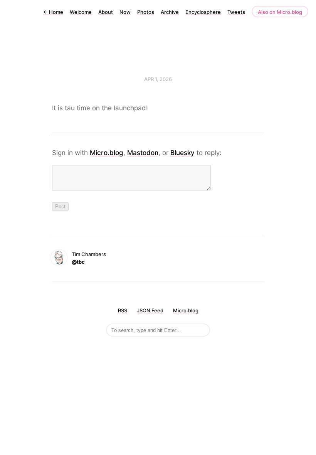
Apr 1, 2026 (158, 79)
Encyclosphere (203, 12)
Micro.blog (106, 153)
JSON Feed (150, 310)
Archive (170, 12)
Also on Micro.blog (280, 12)
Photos (145, 12)
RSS (122, 310)
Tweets (236, 12)
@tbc (78, 262)
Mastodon (142, 153)
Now (125, 12)
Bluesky (182, 153)
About (105, 12)
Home (53, 12)
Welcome (81, 12)
